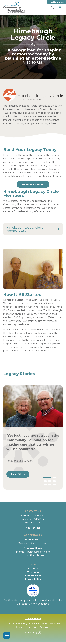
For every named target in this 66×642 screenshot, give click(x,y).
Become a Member (33, 184)
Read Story (18, 474)
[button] (60, 7)
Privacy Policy (33, 579)
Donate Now (33, 575)
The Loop (33, 572)
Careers (33, 568)
